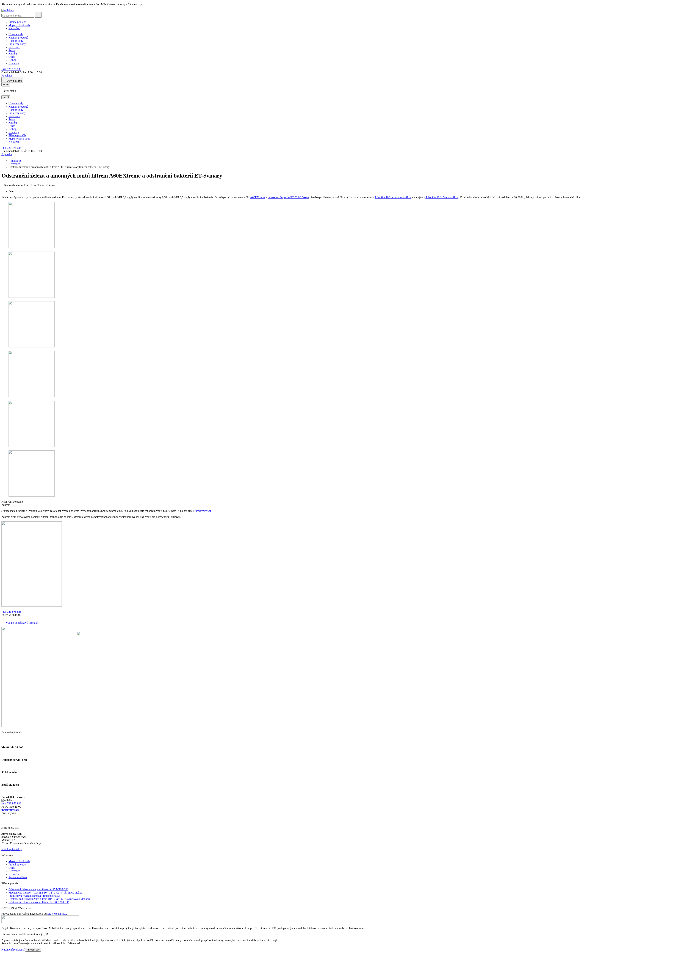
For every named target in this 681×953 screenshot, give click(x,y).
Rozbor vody (16, 40)
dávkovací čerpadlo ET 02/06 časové (288, 197)
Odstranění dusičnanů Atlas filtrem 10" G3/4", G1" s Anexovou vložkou (49, 898)
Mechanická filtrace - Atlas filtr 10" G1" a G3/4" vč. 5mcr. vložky (45, 892)
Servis (12, 50)
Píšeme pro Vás (17, 21)
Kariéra (13, 53)
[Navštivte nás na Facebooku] (2, 817)
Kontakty (14, 63)
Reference (14, 47)
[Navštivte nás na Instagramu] (3, 821)
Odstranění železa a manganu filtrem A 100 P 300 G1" (39, 902)
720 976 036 (11, 69)
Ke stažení (14, 28)
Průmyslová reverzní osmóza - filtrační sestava (34, 895)
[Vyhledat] (38, 15)
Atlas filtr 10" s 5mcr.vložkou (441, 197)
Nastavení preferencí (12, 949)
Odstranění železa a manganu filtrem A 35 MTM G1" (38, 889)
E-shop (12, 59)
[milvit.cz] (7, 10)
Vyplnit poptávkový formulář (22, 622)
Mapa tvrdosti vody (19, 25)
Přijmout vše (33, 949)
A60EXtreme (257, 197)
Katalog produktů (18, 37)
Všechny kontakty (11, 849)
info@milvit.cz (203, 510)
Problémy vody (17, 43)
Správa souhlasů (18, 877)
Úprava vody (16, 34)
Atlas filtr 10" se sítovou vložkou (393, 197)
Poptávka (6, 75)
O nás (12, 56)
